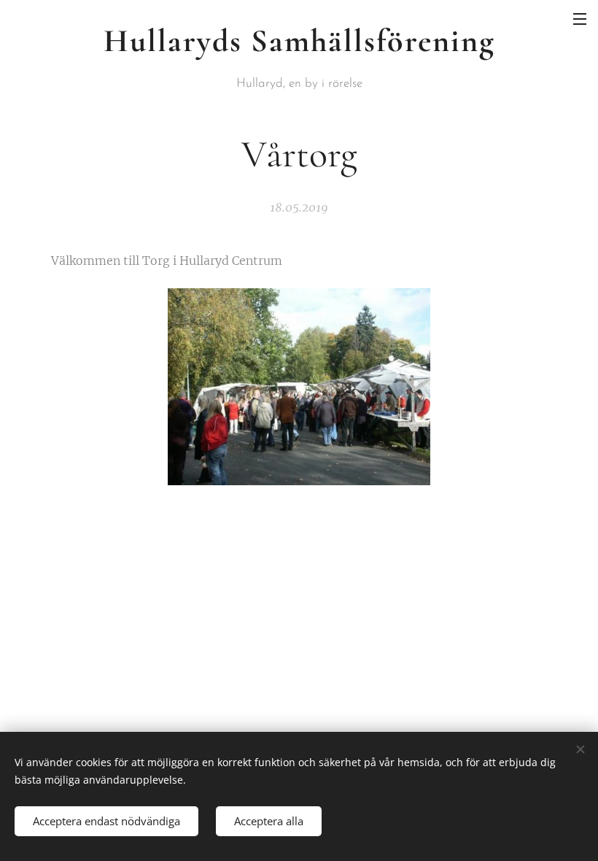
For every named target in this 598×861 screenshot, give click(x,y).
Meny (579, 18)
